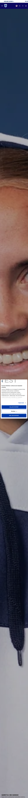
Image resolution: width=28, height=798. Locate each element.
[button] (2, 5)
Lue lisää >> (23, 1)
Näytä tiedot (21, 402)
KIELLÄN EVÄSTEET (14, 415)
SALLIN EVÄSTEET (14, 407)
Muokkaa (13, 411)
